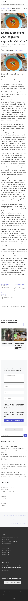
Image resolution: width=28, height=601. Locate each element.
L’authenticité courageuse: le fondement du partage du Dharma (13, 457)
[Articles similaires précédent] (21, 324)
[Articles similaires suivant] (25, 324)
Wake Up (10, 591)
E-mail (7, 392)
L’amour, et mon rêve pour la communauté (19, 345)
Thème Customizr (22, 594)
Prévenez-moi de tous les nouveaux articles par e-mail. (14, 414)
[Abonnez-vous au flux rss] (14, 598)
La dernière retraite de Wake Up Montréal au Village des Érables (13, 467)
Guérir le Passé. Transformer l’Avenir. (10, 477)
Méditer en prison (5, 284)
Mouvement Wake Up (7, 491)
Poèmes (3, 496)
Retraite (4, 503)
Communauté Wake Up (8, 44)
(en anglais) (19, 50)
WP (8, 594)
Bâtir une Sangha (5, 446)
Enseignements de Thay (8, 487)
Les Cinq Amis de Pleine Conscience (10, 464)
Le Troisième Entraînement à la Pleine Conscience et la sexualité (14, 451)
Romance (4, 505)
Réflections (8, 8)
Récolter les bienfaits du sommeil (9, 448)
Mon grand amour (7, 343)
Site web (8, 398)
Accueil (3, 8)
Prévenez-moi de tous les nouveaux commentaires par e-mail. (14, 406)
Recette (3, 498)
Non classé (4, 494)
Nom (6, 386)
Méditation (4, 489)
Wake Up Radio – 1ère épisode (8, 462)
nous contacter (5, 570)
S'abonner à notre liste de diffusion (14, 429)
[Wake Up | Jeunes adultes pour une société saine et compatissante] (4, 2)
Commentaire (10, 375)
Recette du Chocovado (6, 472)
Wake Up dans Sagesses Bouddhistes (10, 474)
